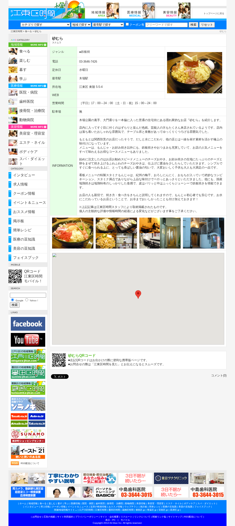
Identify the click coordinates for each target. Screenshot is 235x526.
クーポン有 (136, 24)
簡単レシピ (22, 230)
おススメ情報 (24, 212)
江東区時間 (16, 31)
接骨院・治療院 (32, 111)
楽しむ (24, 60)
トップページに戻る (214, 13)
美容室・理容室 (32, 133)
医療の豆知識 (24, 239)
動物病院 (26, 120)
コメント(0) (219, 375)
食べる (28, 31)
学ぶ (23, 79)
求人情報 (20, 184)
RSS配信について (30, 463)
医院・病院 (28, 92)
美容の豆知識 (24, 248)
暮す (23, 70)
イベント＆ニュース (29, 203)
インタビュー (24, 175)
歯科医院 (26, 101)
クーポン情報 (24, 193)
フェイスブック (26, 258)
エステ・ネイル (32, 142)
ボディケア (28, 152)
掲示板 (18, 221)
